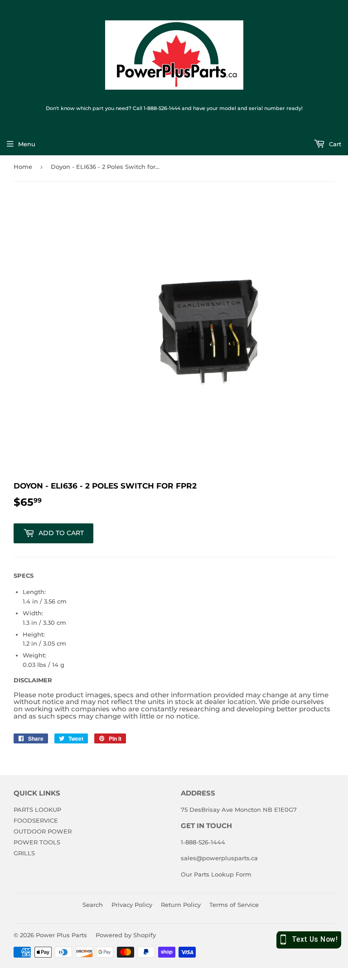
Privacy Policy (131, 904)
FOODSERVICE (36, 820)
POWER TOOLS (37, 842)
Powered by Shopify (126, 935)
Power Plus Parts (61, 935)
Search (92, 904)
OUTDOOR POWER (43, 831)
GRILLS (24, 853)
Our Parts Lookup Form (216, 874)
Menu (26, 144)
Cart (334, 144)
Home (23, 166)
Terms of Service (234, 904)
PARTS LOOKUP (37, 809)
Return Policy (181, 904)
